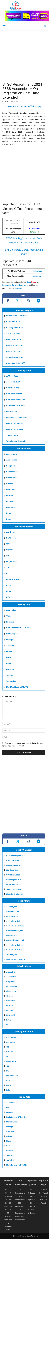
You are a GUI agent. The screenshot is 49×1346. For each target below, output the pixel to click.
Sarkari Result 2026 (14, 357)
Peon (8, 663)
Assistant (10, 645)
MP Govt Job (11, 411)
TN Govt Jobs (12, 435)
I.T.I (7, 573)
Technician (11, 681)
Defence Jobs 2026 (14, 345)
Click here (37, 271)
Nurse (8, 657)
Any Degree (11, 532)
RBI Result (43, 1196)
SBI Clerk (8, 1200)
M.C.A (9, 591)
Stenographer (12, 634)
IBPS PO (8, 1190)
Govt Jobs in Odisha (15, 423)
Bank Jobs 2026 (13, 321)
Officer (9, 651)
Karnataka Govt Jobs (15, 405)
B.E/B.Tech (11, 538)
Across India (11, 454)
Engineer (10, 622)
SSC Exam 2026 (13, 333)
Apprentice (11, 610)
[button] (45, 26)
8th (7, 556)
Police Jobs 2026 (13, 351)
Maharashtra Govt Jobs (16, 417)
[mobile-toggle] (4, 26)
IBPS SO (8, 1203)
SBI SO (8, 1210)
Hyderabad (11, 489)
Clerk (8, 616)
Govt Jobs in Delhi (14, 394)
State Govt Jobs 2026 (15, 363)
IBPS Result (43, 1193)
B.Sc (8, 597)
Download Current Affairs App (24, 106)
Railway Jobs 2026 (14, 327)
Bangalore (10, 466)
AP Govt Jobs (12, 376)
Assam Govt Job (13, 382)
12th (8, 567)
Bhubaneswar (12, 472)
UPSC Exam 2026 (13, 339)
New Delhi (10, 507)
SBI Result (43, 1190)
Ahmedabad (11, 460)
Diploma (9, 550)
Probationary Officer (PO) (17, 628)
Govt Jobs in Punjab (14, 429)
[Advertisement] (24, 56)
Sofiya (7, 101)
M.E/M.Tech (11, 562)
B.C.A (8, 585)
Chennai (9, 483)
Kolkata (9, 495)
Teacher (9, 675)
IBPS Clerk (8, 1196)
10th (8, 544)
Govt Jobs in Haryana (15, 399)
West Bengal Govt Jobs (16, 441)
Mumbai (9, 501)
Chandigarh (11, 478)
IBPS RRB (8, 1206)
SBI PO (8, 1193)
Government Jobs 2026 (16, 316)
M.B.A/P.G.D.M (12, 579)
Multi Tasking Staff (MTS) (17, 687)
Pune (8, 519)
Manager (10, 639)
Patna (8, 513)
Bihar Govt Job (12, 388)
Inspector (10, 669)
